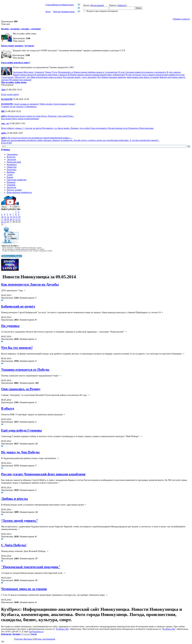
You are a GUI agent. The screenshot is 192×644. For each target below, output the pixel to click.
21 (14, 219)
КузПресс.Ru (62, 629)
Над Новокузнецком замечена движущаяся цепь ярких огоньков (128, 77)
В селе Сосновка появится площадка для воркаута (142, 72)
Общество (11, 167)
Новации (11, 182)
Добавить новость (181, 19)
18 (5, 219)
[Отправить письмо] (79, 12)
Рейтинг (57, 11)
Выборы (11, 172)
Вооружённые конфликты (19, 192)
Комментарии (68, 11)
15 (16, 217)
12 (8, 217)
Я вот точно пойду (10, 94)
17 (2, 219)
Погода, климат (14, 190)
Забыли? (122, 5)
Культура (11, 157)
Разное (10, 177)
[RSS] (79, 5)
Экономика (12, 154)
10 (2, 217)
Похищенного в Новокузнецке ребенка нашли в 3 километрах (88, 72)
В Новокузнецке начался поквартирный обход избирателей (96, 74)
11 (5, 217)
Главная (49, 5)
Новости (57, 5)
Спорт (10, 174)
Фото (48, 11)
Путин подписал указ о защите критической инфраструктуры (155, 74)
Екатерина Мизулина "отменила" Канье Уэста (35, 72)
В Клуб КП (6, 143)
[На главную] (79, 8)
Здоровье (11, 185)
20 (11, 219)
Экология (11, 159)
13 (11, 217)
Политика (11, 169)
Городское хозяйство (16, 179)
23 (19, 219)
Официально (67, 5)
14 (14, 217)
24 (2, 222)
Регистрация (97, 5)
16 (19, 217)
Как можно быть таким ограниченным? (20, 118)
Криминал (12, 164)
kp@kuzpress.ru (36, 631)
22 (16, 219)
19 (8, 219)
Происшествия (14, 162)
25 (5, 222)
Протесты (11, 187)
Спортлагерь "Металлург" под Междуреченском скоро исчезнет (32, 77)
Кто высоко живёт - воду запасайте (80, 77)
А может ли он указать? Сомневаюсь (19, 106)
